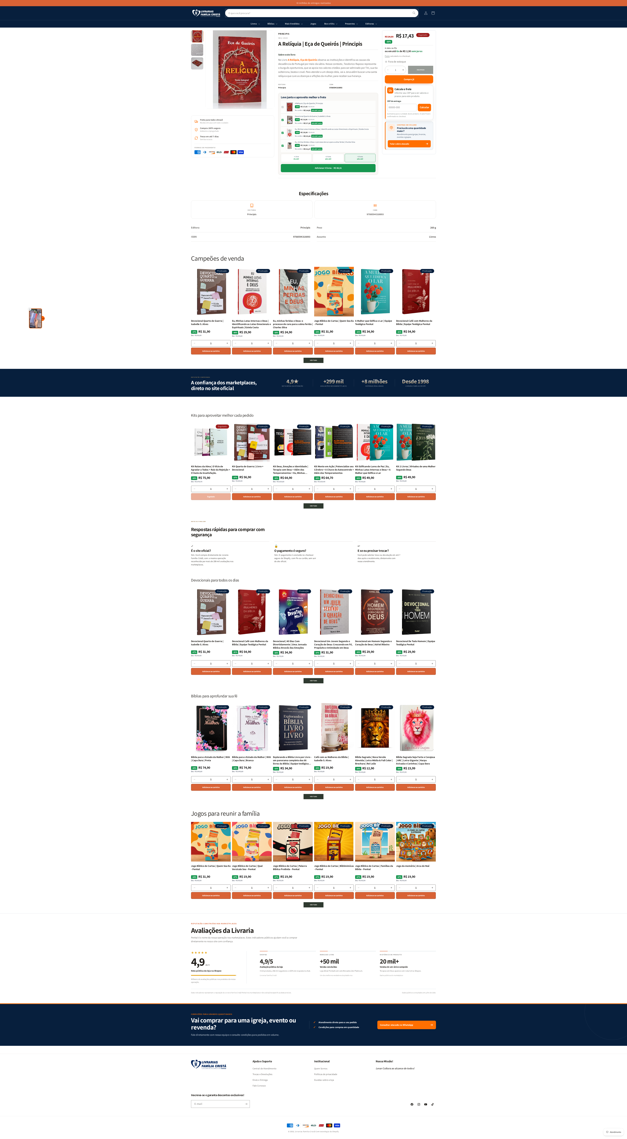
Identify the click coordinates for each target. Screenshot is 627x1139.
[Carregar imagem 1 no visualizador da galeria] (197, 36)
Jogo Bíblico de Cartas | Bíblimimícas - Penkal (334, 867)
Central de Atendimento (264, 1068)
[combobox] (321, 13)
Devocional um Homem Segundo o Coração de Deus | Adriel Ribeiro (373, 643)
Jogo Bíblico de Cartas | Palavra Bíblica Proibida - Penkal (290, 867)
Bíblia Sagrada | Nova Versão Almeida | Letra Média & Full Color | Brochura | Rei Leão (374, 760)
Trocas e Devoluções (263, 1074)
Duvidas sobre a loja (324, 1079)
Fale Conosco (259, 1085)
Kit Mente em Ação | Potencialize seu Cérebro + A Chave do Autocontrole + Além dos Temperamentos (334, 470)
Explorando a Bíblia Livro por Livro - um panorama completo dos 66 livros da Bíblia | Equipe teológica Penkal (292, 760)
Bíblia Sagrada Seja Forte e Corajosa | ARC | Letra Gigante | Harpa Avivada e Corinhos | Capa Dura (415, 760)
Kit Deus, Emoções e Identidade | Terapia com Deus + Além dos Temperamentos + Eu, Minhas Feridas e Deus (290, 470)
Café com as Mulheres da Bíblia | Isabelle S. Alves (331, 758)
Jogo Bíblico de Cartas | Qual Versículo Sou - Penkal (247, 867)
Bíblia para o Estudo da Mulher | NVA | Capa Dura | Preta (210, 758)
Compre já (409, 79)
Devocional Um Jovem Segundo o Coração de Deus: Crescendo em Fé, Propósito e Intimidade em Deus (333, 644)
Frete (387, 56)
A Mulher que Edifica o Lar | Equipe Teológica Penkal (373, 322)
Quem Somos (320, 1068)
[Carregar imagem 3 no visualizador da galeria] (197, 63)
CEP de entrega (394, 101)
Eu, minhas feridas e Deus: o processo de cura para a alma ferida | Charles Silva (325, 142)
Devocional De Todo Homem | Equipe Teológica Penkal (415, 643)
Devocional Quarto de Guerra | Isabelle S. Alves (312, 116)
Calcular (424, 107)
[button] (433, 13)
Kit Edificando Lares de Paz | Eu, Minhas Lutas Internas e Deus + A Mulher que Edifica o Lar (373, 470)
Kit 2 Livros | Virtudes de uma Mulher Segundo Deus (415, 468)
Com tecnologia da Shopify (327, 1131)
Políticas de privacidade (325, 1074)
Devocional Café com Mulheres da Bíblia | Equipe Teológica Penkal (414, 322)
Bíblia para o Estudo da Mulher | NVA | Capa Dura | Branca (251, 758)
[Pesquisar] (414, 13)
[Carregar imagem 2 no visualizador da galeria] (197, 50)
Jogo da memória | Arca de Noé (412, 865)
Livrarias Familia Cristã (305, 1131)
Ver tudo (313, 360)
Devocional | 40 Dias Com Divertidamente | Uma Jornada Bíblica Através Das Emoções (290, 644)
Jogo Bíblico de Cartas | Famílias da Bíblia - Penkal (374, 867)
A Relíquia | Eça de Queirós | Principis (309, 103)
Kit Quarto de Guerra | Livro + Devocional (247, 468)
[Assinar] (246, 1104)
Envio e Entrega (260, 1079)
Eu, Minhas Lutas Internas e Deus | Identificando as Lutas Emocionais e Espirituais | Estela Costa (332, 129)
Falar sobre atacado (399, 143)
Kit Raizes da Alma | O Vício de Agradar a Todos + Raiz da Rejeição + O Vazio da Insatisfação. (210, 470)
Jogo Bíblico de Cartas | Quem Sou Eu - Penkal (334, 322)
